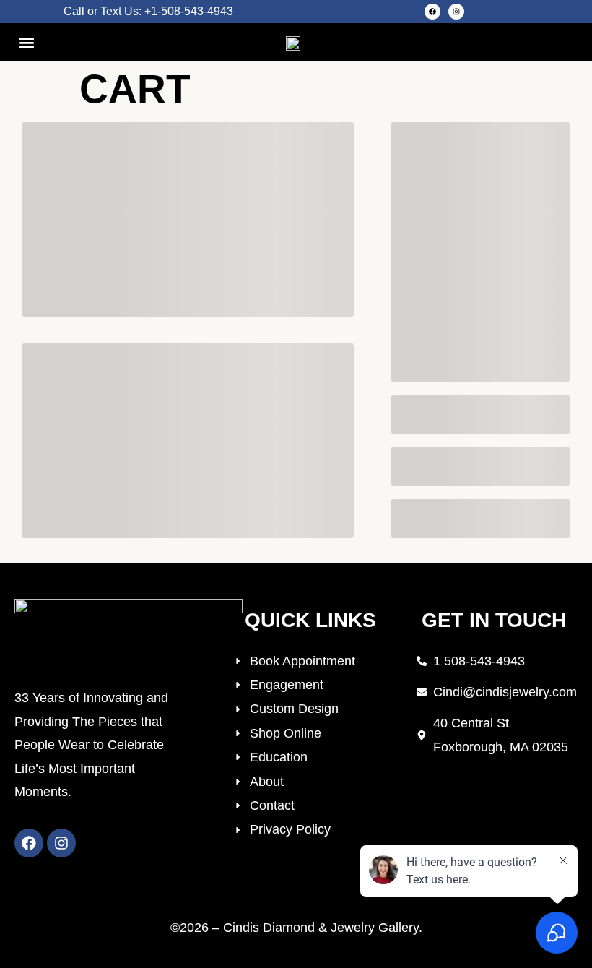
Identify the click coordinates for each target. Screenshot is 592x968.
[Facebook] (432, 12)
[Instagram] (456, 12)
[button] (26, 42)
